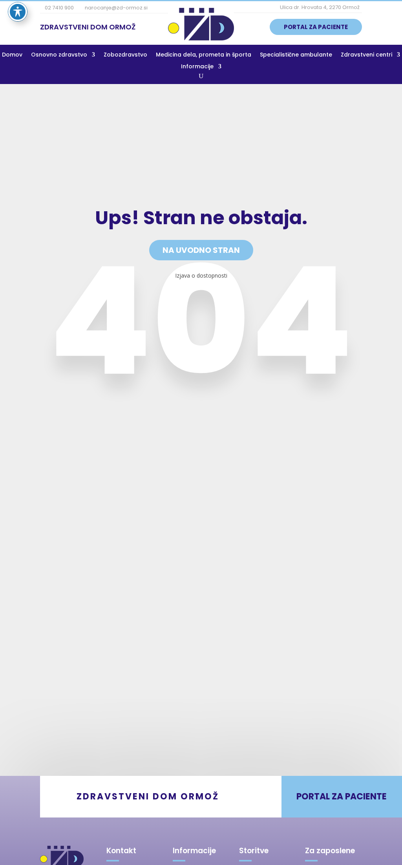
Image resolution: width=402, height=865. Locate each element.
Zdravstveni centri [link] (366, 55)
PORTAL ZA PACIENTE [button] (316, 27)
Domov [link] (12, 55)
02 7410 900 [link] (59, 7)
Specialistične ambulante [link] (296, 55)
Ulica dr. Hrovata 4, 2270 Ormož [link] (319, 7)
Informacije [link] (197, 67)
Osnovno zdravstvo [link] (59, 55)
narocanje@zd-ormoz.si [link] (116, 7)
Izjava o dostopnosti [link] (201, 275)
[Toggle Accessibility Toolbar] (17, 11)
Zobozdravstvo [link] (125, 55)
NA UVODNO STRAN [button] (201, 250)
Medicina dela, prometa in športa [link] (203, 55)
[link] (201, 38)
